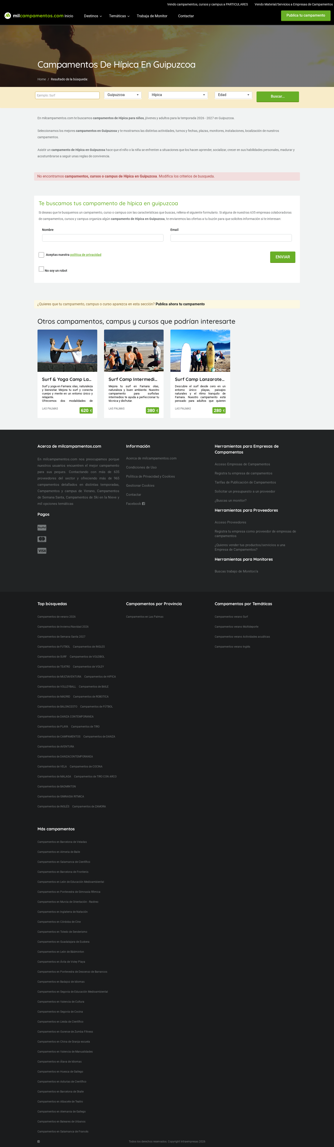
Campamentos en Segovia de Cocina (60, 1011)
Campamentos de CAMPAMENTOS (58, 736)
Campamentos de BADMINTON (56, 786)
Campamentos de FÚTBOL (96, 706)
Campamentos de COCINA (86, 766)
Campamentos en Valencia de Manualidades (65, 1051)
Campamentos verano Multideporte (236, 626)
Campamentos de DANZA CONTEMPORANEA (65, 716)
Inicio (69, 16)
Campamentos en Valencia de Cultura (60, 1001)
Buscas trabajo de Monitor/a (236, 571)
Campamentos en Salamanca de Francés (62, 1131)
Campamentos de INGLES (89, 646)
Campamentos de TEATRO (53, 666)
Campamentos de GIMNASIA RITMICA (60, 796)
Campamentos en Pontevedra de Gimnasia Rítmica (68, 891)
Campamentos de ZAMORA (89, 806)
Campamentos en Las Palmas (144, 616)
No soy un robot (56, 270)
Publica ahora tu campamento (180, 304)
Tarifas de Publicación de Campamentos (245, 482)
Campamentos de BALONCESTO (57, 706)
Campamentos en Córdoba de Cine (59, 921)
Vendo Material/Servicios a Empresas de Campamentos (294, 4)
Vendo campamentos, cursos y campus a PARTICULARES (207, 4)
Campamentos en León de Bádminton (60, 951)
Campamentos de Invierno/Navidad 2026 (63, 626)
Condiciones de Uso (141, 467)
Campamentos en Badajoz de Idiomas (61, 981)
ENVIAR (283, 256)
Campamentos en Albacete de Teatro (60, 1101)
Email (174, 230)
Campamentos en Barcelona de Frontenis (62, 871)
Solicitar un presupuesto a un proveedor (245, 491)
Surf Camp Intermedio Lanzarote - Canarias (134, 379)
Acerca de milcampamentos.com (151, 458)
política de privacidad (85, 255)
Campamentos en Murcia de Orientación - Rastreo (67, 901)
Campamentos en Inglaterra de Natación (62, 911)
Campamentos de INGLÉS (53, 806)
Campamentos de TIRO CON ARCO (95, 776)
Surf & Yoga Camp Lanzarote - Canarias (67, 379)
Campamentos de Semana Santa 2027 (61, 636)
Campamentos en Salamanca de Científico (63, 861)
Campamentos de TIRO (85, 726)
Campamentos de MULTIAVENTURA (59, 676)
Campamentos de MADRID (53, 696)
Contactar (186, 16)
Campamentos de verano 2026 (56, 616)
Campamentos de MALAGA (54, 776)
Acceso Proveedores (230, 522)
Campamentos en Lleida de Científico (60, 1021)
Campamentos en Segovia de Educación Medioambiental (72, 991)
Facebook (134, 504)
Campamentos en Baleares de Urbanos (61, 1121)
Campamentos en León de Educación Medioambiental (70, 881)
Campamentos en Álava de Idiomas (59, 1061)
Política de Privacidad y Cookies (150, 476)
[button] (123, 95)
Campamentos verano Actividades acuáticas (242, 636)
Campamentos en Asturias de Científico (61, 1081)
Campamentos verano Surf (231, 616)
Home (41, 79)
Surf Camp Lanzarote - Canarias (200, 379)
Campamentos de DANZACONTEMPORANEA (65, 756)
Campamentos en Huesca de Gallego (60, 1071)
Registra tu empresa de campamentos (243, 473)
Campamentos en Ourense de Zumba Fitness (65, 1031)
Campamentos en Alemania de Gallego (61, 1111)
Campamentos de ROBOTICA (91, 696)
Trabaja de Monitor (152, 16)
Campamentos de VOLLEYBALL (56, 686)
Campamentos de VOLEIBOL (87, 656)
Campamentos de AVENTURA (55, 746)
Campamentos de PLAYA (52, 726)
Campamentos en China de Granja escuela (63, 1041)
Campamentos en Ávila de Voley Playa (61, 961)
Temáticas (117, 16)
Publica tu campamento (306, 15)
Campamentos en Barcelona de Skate (60, 1091)
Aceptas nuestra (73, 255)
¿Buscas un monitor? (231, 500)
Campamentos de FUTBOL (53, 646)
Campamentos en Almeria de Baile (58, 851)
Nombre (48, 230)
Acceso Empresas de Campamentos (242, 464)
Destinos (91, 16)
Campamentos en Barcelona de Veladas (62, 842)
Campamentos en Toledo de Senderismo (62, 931)
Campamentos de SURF (52, 656)
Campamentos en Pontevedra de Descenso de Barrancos (72, 971)
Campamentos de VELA (52, 766)
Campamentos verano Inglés (232, 646)
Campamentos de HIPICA (100, 676)
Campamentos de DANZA (99, 736)
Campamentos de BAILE (94, 686)
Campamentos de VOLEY (88, 666)
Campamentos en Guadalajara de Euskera (63, 941)
